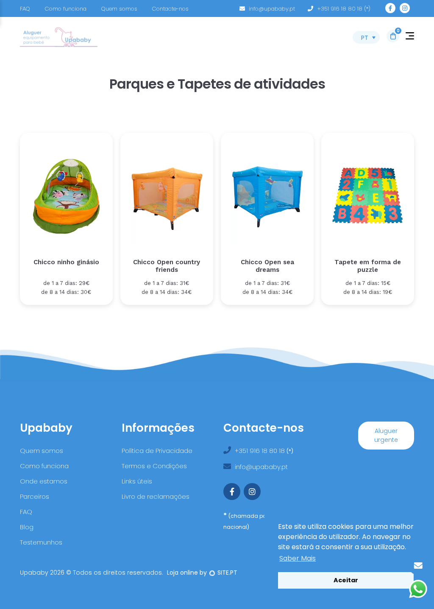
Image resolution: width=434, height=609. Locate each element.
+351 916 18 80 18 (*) (343, 9)
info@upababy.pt (272, 9)
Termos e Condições (154, 465)
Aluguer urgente (386, 435)
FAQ (25, 9)
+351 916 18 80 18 (261, 450)
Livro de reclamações (155, 496)
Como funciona (65, 9)
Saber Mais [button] (297, 558)
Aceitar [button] (346, 580)
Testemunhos (41, 542)
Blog (26, 526)
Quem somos (119, 9)
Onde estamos (43, 481)
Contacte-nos (170, 9)
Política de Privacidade (157, 450)
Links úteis (137, 481)
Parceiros (34, 496)
